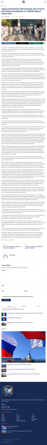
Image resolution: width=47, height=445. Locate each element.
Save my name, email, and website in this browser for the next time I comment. (18, 296)
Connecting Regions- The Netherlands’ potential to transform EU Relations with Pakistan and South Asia (25, 313)
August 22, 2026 (5, 361)
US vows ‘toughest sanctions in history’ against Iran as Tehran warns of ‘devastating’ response (23, 373)
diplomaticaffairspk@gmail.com (12, 409)
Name (3, 285)
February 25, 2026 (14, 16)
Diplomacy (3, 419)
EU (17, 414)
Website (26, 291)
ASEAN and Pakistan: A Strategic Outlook (14, 317)
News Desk (7, 16)
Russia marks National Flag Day (8, 359)
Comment (3, 270)
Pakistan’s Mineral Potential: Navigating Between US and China (13, 309)
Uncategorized (34, 419)
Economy (3, 420)
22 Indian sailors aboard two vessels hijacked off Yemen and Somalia (19, 364)
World (33, 420)
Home (2, 6)
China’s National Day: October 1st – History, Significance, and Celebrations (20, 322)
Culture (5, 6)
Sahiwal (5, 239)
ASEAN (2, 414)
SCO (32, 414)
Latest (22, 16)
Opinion (18, 419)
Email (2, 291)
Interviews (19, 416)
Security (33, 416)
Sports (33, 417)
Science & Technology (21, 420)
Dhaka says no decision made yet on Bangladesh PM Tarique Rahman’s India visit (21, 369)
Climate (3, 416)
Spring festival (11, 239)
